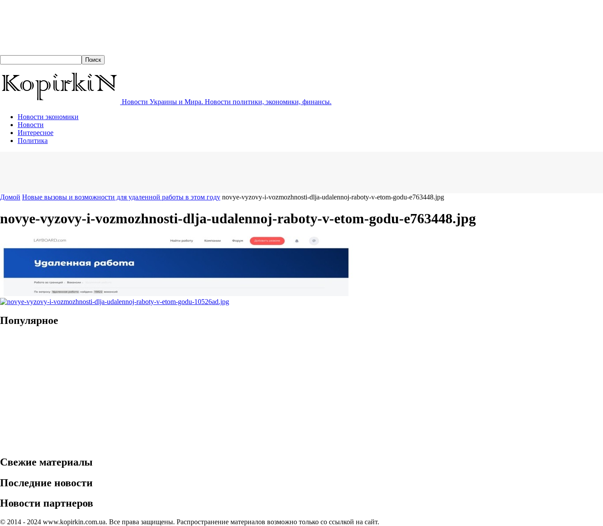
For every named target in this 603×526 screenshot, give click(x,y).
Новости (31, 124)
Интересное (35, 132)
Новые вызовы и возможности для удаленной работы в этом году (121, 197)
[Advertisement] (160, 172)
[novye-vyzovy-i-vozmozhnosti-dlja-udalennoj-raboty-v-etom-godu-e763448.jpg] (176, 293)
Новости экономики (48, 116)
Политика (33, 140)
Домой (10, 197)
